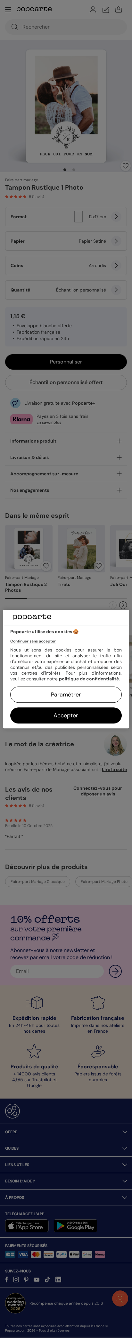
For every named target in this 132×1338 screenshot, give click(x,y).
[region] (65, 669)
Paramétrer (66, 694)
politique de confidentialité (89, 679)
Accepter (66, 715)
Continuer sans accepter (33, 641)
